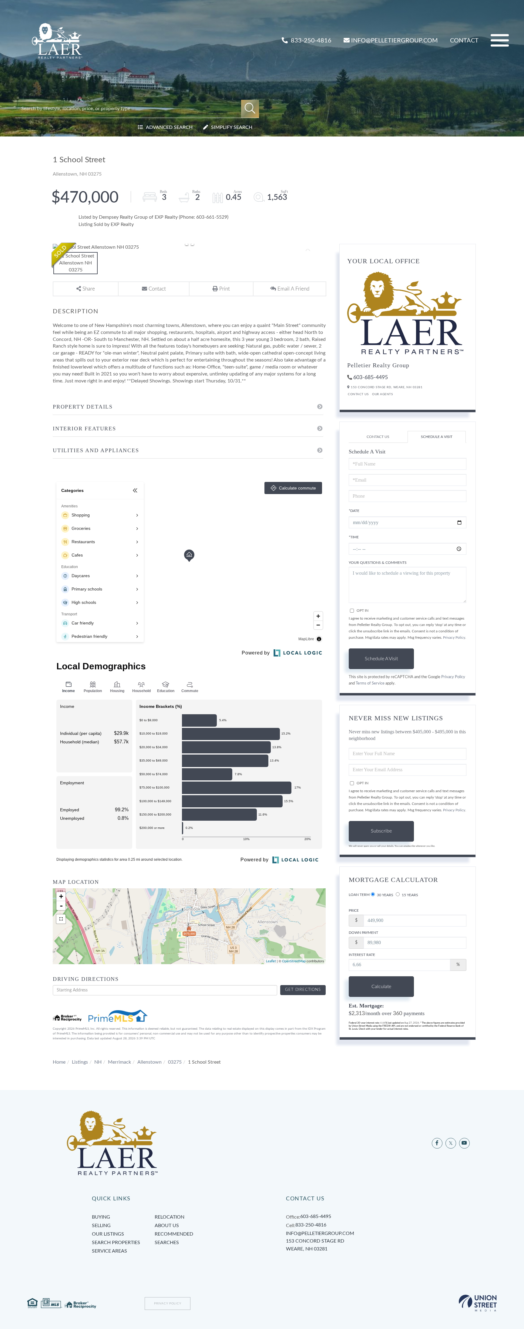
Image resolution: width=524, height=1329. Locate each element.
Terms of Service (370, 683)
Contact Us (358, 394)
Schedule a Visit (436, 437)
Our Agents (382, 394)
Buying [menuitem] (101, 1217)
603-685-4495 (370, 377)
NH (98, 1062)
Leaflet (271, 961)
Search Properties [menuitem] (116, 1242)
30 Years (384, 895)
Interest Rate (362, 955)
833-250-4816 (310, 41)
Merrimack (119, 1062)
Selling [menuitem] (101, 1225)
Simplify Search (231, 127)
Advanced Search (169, 127)
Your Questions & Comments (378, 562)
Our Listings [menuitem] (108, 1234)
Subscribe (381, 831)
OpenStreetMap (294, 961)
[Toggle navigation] (500, 40)
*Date (354, 511)
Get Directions (303, 990)
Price (354, 910)
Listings (80, 1062)
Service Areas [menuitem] (109, 1251)
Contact (464, 41)
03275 (175, 1062)
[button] (250, 109)
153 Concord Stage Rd (315, 1245)
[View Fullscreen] (61, 919)
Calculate (381, 986)
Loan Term (359, 895)
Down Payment (363, 932)
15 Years (409, 895)
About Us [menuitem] (167, 1225)
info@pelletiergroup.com (394, 41)
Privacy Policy (454, 637)
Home (59, 1062)
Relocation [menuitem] (169, 1217)
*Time (354, 537)
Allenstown (149, 1062)
